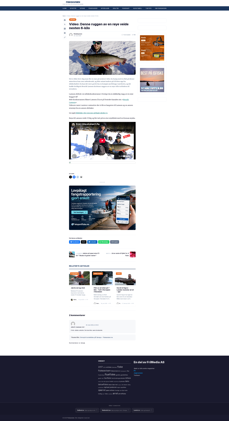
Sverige (117, 390)
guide (99, 378)
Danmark (114, 367)
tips (123, 390)
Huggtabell (137, 8)
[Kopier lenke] (65, 37)
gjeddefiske (124, 375)
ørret (115, 393)
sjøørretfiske (110, 390)
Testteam (137, 375)
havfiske (107, 378)
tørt (103, 394)
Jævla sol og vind (78, 288)
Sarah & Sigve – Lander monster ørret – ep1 (125, 290)
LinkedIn (93, 242)
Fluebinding (101, 375)
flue (128, 371)
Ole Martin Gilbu (126, 384)
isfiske (128, 378)
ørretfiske (122, 394)
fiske (120, 366)
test (121, 390)
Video (106, 394)
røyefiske (123, 387)
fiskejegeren (123, 371)
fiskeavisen (104, 370)
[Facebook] (65, 20)
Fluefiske (74, 273)
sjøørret (101, 390)
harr (103, 378)
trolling (100, 394)
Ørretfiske (98, 273)
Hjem (64, 8)
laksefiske (103, 384)
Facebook (75, 242)
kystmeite (122, 381)
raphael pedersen (110, 387)
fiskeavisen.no (115, 371)
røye (118, 387)
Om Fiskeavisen (160, 8)
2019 (104, 367)
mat (116, 384)
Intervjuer (105, 8)
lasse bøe (111, 384)
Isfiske (82, 8)
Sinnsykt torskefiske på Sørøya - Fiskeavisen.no (96, 337)
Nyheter (73, 8)
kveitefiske (116, 381)
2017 (100, 367)
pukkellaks (100, 387)
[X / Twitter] (65, 24)
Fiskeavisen (70, 418)
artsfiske (108, 367)
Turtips (148, 8)
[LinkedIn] (65, 28)
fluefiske (110, 374)
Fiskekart (126, 8)
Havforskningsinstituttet (118, 378)
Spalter (116, 8)
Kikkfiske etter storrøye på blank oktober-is (92, 113)
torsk (126, 390)
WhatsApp (105, 242)
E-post (116, 242)
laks (127, 381)
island (99, 381)
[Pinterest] (65, 33)
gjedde (118, 375)
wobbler (110, 394)
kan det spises (105, 381)
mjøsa (119, 384)
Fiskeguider (93, 8)
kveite (111, 381)
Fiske (119, 273)
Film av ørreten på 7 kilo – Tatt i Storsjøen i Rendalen (102, 290)
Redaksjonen (78, 34)
